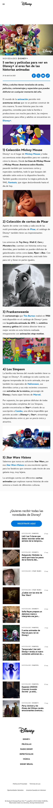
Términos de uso (35, 784)
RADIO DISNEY (26, 749)
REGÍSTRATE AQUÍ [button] (26, 524)
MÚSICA (26, 759)
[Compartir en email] (43, 76)
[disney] (26, 731)
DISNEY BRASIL (26, 764)
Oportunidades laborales (15, 790)
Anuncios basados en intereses (36, 790)
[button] (3, 4)
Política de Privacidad (20, 784)
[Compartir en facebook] (34, 76)
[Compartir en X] (38, 76)
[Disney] (26, 4)
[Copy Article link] (48, 76)
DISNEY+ (26, 739)
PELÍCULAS (26, 744)
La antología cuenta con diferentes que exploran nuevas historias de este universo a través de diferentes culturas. (25, 481)
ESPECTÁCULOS (26, 754)
